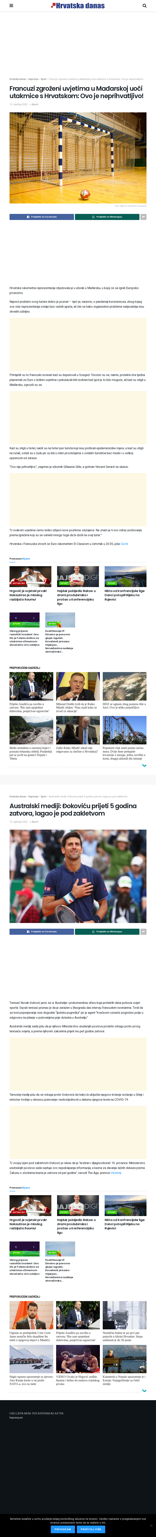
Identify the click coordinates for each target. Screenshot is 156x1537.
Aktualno (19, 583)
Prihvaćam (63, 1529)
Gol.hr (124, 544)
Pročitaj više (91, 1529)
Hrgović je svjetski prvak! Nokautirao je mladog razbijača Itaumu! (28, 595)
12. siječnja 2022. (19, 104)
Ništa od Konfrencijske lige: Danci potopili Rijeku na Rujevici (125, 595)
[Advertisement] (78, 50)
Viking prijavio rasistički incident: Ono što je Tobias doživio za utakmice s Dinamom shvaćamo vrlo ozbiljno (24, 638)
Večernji (116, 1173)
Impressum (16, 1418)
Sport (35, 104)
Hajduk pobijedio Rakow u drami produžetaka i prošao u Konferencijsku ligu (76, 597)
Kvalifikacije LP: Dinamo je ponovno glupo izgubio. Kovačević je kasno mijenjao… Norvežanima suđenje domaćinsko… (59, 641)
